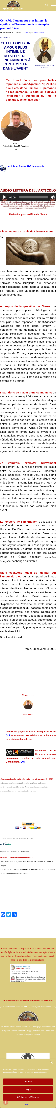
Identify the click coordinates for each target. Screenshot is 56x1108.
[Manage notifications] (5, 1102)
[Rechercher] (45, 5)
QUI (8, 735)
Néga (28, 1089)
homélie (25, 32)
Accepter (28, 1081)
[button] (51, 1062)
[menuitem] (45, 5)
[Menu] (52, 5)
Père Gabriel (39, 32)
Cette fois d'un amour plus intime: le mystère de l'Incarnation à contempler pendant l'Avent (24, 24)
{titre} (27, 1104)
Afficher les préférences (28, 1097)
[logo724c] (22, 5)
